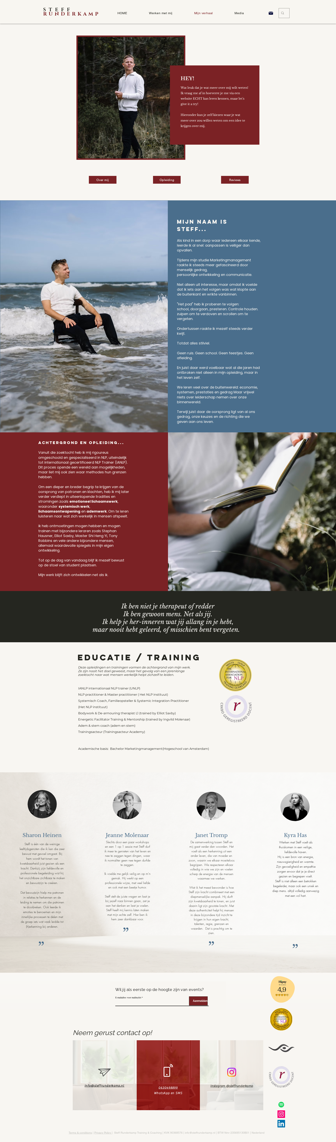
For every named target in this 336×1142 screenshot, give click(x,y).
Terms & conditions (80, 1132)
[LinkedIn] (281, 1123)
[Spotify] (281, 1104)
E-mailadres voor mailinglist (128, 997)
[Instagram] (232, 1072)
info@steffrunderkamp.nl (200, 1132)
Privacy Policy (103, 1132)
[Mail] (271, 13)
